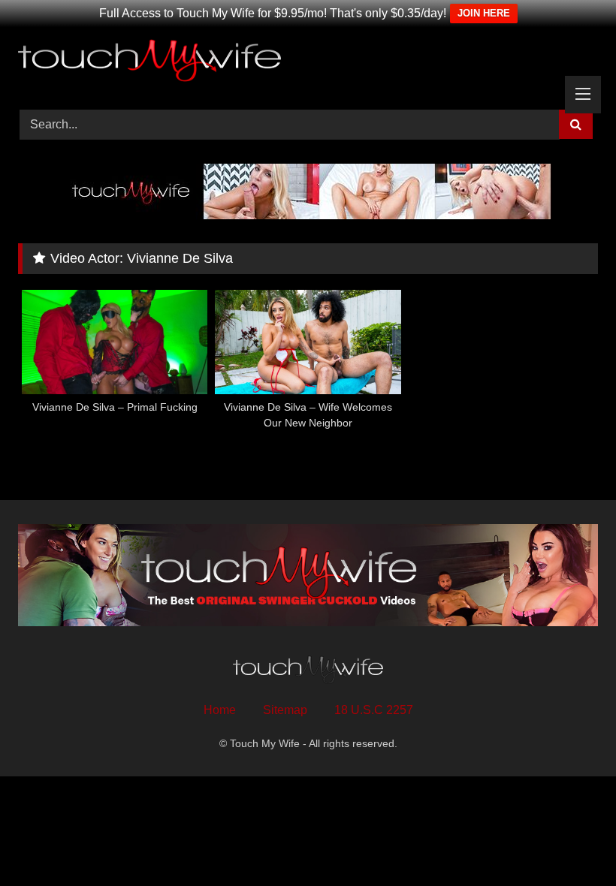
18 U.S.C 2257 (373, 710)
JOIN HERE (483, 13)
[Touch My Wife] (308, 63)
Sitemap (285, 710)
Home (220, 710)
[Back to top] (569, 841)
